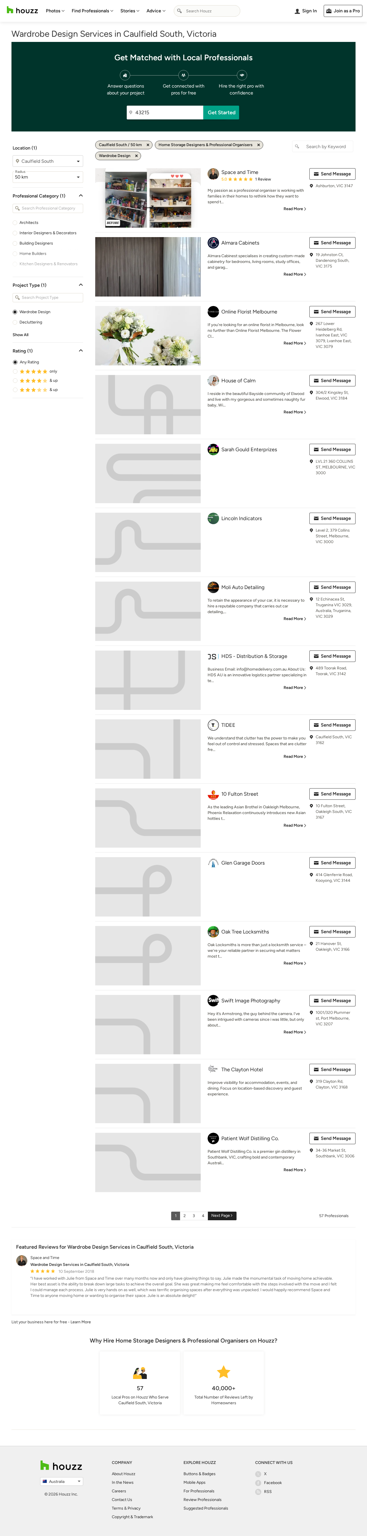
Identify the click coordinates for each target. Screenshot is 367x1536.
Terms (117, 1508)
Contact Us (122, 1499)
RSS (268, 1491)
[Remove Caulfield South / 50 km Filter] (148, 145)
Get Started (222, 112)
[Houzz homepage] (22, 9)
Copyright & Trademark (132, 1516)
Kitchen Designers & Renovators (48, 264)
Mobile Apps (195, 1482)
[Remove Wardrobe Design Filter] (136, 155)
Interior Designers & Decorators (48, 233)
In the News (123, 1482)
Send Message (336, 174)
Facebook (273, 1482)
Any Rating (29, 362)
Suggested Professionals (206, 1508)
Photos (53, 10)
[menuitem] (55, 11)
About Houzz (123, 1473)
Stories (127, 10)
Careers (119, 1491)
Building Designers (36, 243)
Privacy (134, 1508)
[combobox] (207, 11)
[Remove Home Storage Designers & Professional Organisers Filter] (258, 145)
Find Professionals (90, 10)
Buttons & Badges (200, 1473)
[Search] (179, 11)
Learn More (81, 1322)
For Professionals (199, 1491)
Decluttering (30, 322)
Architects (28, 222)
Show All (20, 334)
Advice (154, 10)
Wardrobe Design (34, 311)
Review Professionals (203, 1499)
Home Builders (32, 253)
